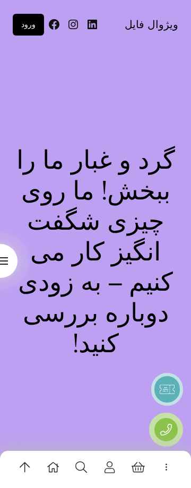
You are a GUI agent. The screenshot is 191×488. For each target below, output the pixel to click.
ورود (28, 24)
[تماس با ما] (166, 430)
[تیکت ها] (167, 389)
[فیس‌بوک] (54, 24)
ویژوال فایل (151, 24)
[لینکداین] (92, 24)
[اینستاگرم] (73, 24)
